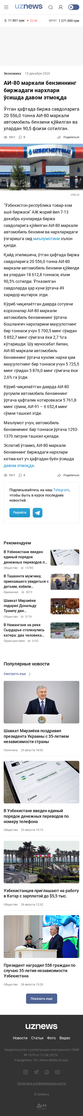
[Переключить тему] (73, 7)
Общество (11, 830)
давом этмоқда (19, 465)
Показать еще (42, 998)
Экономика (12, 73)
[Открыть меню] (6, 7)
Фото (51, 1038)
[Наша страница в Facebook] (47, 1072)
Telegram (61, 490)
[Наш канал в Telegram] (36, 1072)
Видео (64, 1038)
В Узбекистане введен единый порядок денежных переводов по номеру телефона (36, 816)
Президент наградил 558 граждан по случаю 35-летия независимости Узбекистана (39, 971)
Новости (20, 1038)
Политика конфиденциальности (41, 1083)
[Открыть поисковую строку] (50, 7)
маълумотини (46, 238)
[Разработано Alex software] (42, 1106)
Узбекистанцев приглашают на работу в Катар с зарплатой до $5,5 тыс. (41, 893)
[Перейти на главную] (28, 6)
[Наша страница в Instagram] (25, 1072)
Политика (11, 750)
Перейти (19, 512)
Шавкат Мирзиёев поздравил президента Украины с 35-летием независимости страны (36, 736)
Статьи (37, 1038)
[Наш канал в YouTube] (57, 1072)
